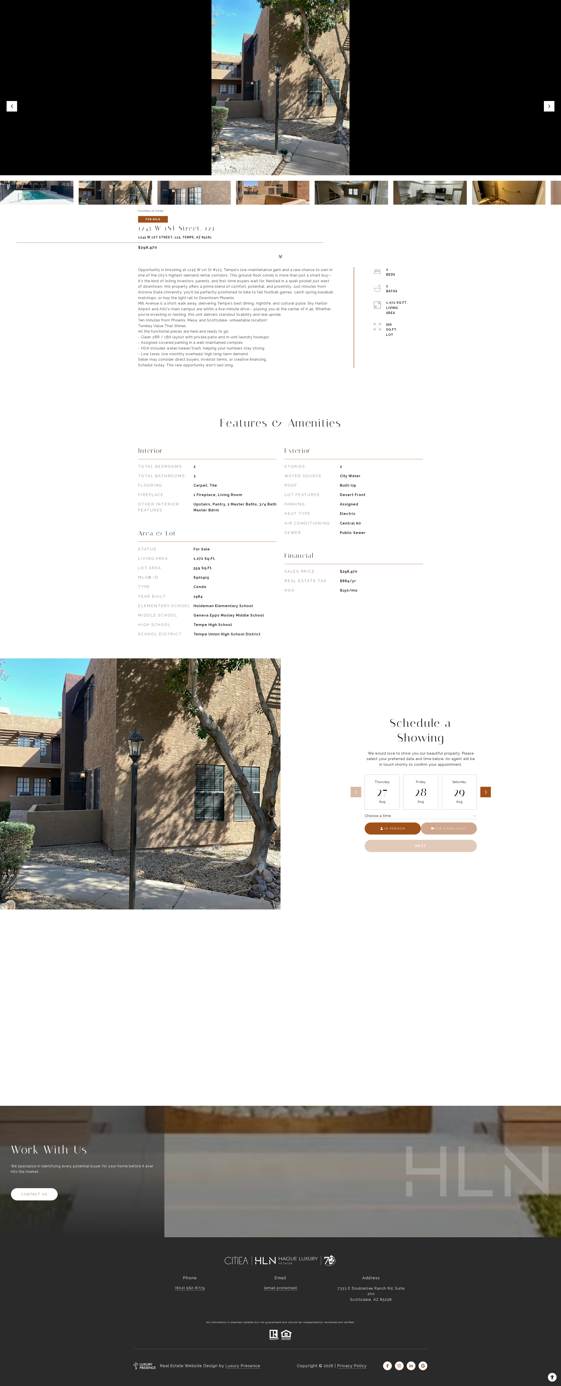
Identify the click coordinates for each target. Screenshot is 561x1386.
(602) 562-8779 (190, 1288)
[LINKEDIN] (411, 1365)
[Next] (485, 792)
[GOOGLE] (423, 1365)
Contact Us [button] (34, 1194)
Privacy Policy (352, 1365)
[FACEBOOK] (387, 1365)
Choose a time (378, 816)
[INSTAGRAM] (399, 1365)
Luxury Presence (242, 1365)
